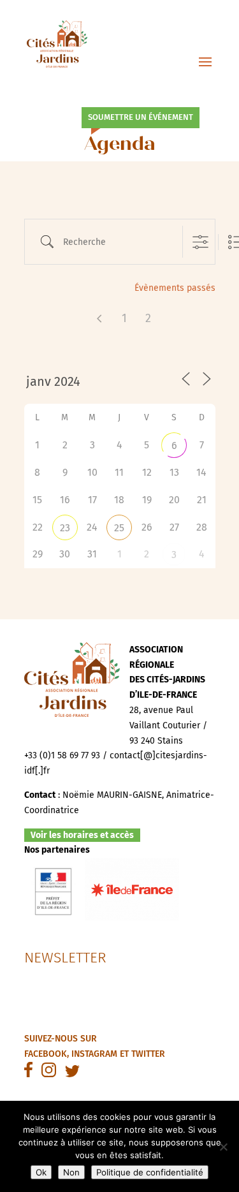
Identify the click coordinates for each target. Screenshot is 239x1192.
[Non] (223, 1146)
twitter (148, 1054)
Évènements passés (174, 288)
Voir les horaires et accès (82, 835)
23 (65, 528)
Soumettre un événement (140, 117)
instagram (94, 1054)
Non (71, 1172)
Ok (41, 1172)
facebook (45, 1054)
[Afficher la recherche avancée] (200, 242)
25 (119, 528)
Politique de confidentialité (149, 1172)
